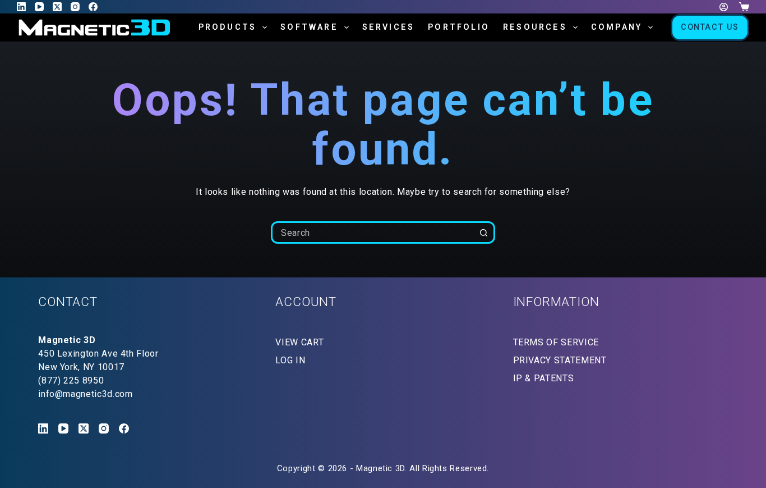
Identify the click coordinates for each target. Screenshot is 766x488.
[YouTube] (39, 6)
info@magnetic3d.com (85, 394)
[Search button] (483, 232)
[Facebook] (93, 6)
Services (388, 27)
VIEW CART (299, 342)
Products (228, 27)
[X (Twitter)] (57, 6)
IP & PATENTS (543, 378)
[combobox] (373, 232)
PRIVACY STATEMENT (560, 360)
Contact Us (710, 27)
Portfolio (459, 27)
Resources (535, 27)
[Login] (723, 7)
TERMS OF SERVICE (556, 342)
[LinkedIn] (21, 6)
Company (616, 27)
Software (309, 27)
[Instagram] (75, 6)
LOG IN (290, 360)
